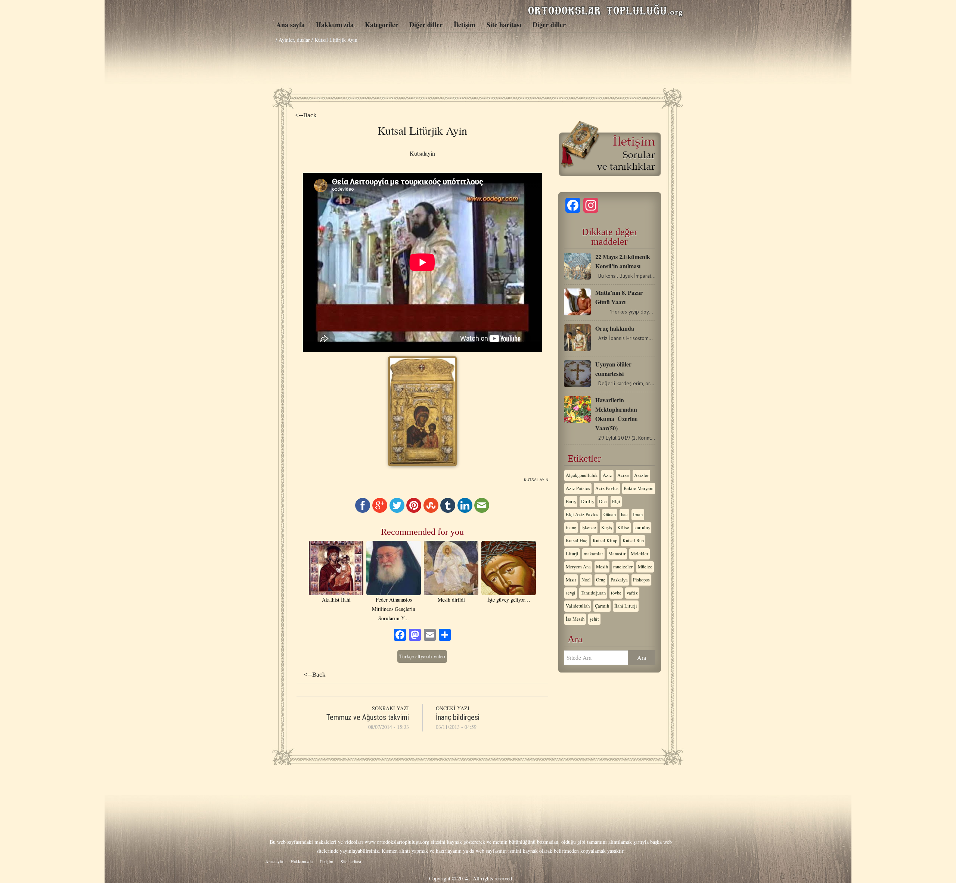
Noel (586, 580)
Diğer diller (426, 24)
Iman (638, 514)
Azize (623, 475)
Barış (571, 501)
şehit (594, 619)
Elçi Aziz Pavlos (582, 514)
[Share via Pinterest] (413, 510)
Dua (603, 501)
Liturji (572, 553)
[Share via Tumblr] (447, 510)
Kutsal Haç (576, 540)
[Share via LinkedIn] (464, 510)
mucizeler (623, 567)
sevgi (570, 593)
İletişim (464, 24)
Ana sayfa (290, 24)
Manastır (617, 553)
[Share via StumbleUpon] (430, 510)
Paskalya (619, 580)
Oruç (600, 580)
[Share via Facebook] (362, 510)
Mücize (645, 567)
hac (624, 514)
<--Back (306, 115)
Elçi (616, 501)
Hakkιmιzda (335, 24)
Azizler (641, 475)
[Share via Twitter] (396, 510)
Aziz (607, 475)
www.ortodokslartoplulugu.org (396, 841)
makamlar (593, 553)
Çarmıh (602, 606)
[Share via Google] (379, 510)
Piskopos (641, 580)
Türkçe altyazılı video (422, 656)
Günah (609, 514)
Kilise (623, 527)
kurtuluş (642, 527)
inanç (571, 527)
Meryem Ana (578, 567)
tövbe (616, 593)
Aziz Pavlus (606, 488)
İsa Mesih (575, 619)
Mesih (602, 567)
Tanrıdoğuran (593, 593)
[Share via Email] (481, 510)
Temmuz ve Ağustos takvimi (367, 717)
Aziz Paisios (578, 488)
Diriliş (587, 501)
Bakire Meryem (639, 488)
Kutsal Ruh (633, 540)
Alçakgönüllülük (582, 475)
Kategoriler (381, 24)
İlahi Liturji (625, 606)
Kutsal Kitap (605, 540)
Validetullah (578, 606)
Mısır (571, 580)
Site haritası (504, 24)
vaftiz (632, 593)
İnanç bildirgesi (457, 717)
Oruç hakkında (614, 328)
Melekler (639, 553)
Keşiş (606, 527)
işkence (588, 527)
